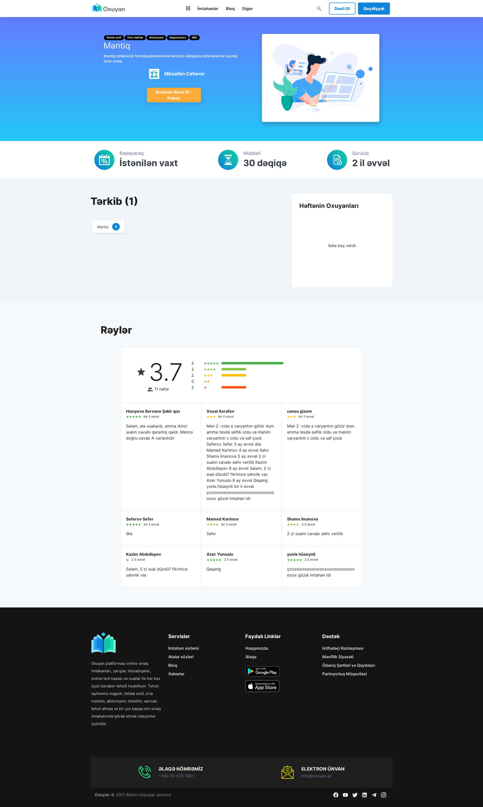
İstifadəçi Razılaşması (343, 648)
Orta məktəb (135, 37)
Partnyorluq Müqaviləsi (344, 673)
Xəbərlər (176, 673)
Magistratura (178, 37)
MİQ (194, 37)
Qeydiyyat (374, 8)
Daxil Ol (342, 8)
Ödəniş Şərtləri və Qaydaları (348, 665)
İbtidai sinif (114, 37)
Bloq (172, 665)
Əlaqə (250, 656)
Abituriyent (156, 37)
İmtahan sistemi (183, 648)
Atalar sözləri (180, 656)
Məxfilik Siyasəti (337, 656)
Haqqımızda (256, 648)
